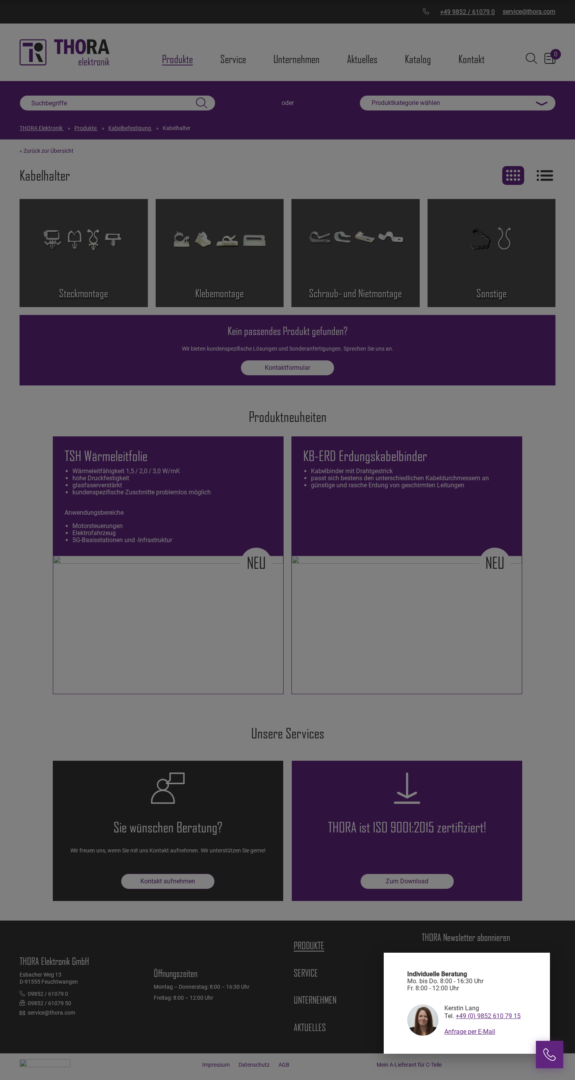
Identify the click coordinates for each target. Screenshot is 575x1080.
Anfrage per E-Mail (469, 1031)
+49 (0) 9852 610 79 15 (488, 1016)
